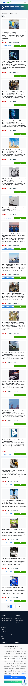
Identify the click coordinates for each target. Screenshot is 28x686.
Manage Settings (15, 677)
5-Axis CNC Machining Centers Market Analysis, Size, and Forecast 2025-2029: (14, 503)
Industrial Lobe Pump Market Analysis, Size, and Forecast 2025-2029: (14, 34)
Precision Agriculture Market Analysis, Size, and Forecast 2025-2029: (14, 532)
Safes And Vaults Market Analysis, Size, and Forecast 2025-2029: (14, 181)
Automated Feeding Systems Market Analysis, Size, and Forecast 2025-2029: (13, 296)
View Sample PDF (8, 45)
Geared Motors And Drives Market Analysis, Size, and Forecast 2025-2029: (14, 94)
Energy (2, 625)
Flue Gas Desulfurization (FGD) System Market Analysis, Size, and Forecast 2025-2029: (14, 237)
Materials (3, 636)
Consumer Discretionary (6, 620)
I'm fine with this (15, 681)
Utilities (2, 638)
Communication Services (6, 618)
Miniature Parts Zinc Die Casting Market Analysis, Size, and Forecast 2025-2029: (13, 326)
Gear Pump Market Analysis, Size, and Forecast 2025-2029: (14, 590)
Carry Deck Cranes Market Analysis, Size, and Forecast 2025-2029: (14, 413)
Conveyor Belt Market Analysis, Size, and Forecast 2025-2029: (14, 355)
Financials (3, 627)
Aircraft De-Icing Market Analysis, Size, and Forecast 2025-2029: (14, 267)
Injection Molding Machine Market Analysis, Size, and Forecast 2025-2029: (14, 384)
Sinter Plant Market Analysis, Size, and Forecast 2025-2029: (13, 443)
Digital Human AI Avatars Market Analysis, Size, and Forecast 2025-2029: (14, 123)
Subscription (18, 618)
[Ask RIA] (24, 682)
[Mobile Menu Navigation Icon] (25, 2)
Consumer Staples (5, 622)
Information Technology (6, 634)
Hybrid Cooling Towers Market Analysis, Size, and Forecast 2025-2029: (14, 152)
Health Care (3, 629)
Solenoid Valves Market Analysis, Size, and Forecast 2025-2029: (14, 473)
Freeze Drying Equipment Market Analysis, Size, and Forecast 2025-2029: (14, 561)
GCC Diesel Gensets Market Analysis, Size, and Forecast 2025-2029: (13, 209)
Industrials (3, 631)
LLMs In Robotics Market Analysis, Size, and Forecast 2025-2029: (14, 65)
